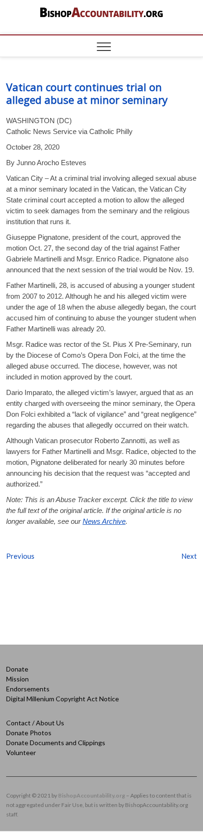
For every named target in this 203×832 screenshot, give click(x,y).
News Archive (104, 521)
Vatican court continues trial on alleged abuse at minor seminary (87, 93)
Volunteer (21, 752)
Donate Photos (28, 733)
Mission (17, 679)
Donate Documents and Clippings (55, 743)
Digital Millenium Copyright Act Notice (62, 699)
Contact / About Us (35, 723)
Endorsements (28, 689)
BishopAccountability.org (91, 795)
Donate (17, 669)
